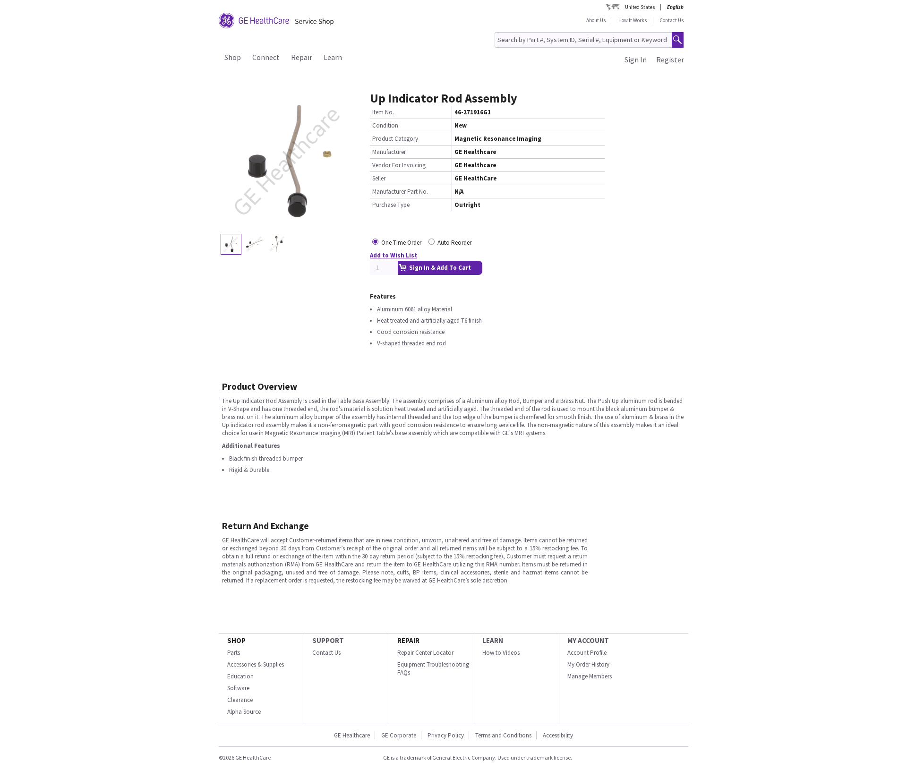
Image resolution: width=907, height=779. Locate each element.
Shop (232, 57)
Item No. (383, 112)
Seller (378, 178)
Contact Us (671, 20)
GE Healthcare (352, 735)
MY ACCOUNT (588, 640)
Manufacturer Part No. (400, 192)
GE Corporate (398, 735)
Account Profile (587, 653)
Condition (385, 125)
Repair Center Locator (425, 653)
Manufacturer (389, 152)
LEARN (492, 640)
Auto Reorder (454, 243)
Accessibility (558, 735)
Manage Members (589, 676)
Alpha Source (244, 712)
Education (240, 676)
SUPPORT (328, 640)
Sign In (636, 59)
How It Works (632, 20)
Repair (301, 57)
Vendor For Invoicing (399, 165)
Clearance (240, 700)
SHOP (236, 640)
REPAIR (408, 640)
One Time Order (401, 243)
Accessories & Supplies (255, 664)
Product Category (395, 139)
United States (640, 7)
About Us (596, 20)
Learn (333, 57)
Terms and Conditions (503, 735)
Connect (266, 57)
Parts (233, 653)
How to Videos (501, 653)
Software (238, 688)
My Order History (588, 664)
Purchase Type (391, 205)
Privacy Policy (446, 735)
